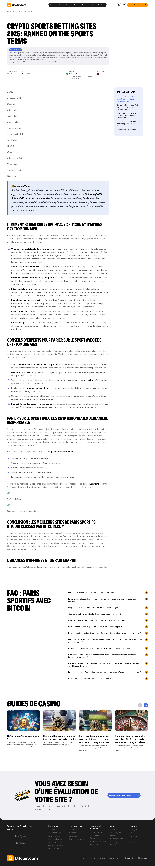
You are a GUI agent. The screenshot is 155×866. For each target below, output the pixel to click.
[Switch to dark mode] (119, 5)
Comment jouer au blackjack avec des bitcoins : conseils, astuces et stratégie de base (94, 739)
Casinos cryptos (116, 838)
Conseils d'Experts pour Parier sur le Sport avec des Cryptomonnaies (128, 107)
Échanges (114, 829)
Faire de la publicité (55, 836)
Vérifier (133, 842)
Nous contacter (54, 833)
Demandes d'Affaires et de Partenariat (126, 131)
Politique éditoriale (16, 62)
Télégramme (136, 829)
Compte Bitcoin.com (98, 832)
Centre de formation (77, 839)
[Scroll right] (146, 705)
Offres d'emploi (54, 848)
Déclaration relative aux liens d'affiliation (39, 62)
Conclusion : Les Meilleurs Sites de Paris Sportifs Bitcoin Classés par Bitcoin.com (128, 123)
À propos (52, 829)
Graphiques (73, 836)
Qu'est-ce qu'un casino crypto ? (23, 738)
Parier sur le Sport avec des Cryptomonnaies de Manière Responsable (127, 115)
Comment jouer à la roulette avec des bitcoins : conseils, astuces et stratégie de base (130, 739)
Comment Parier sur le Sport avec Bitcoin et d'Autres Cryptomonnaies (127, 99)
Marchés (72, 833)
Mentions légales (55, 839)
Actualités (73, 829)
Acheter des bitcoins (98, 841)
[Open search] (124, 5)
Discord (134, 836)
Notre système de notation (65, 62)
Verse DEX (94, 844)
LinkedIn (134, 839)
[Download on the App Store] (20, 843)
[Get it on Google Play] (20, 836)
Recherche (73, 842)
